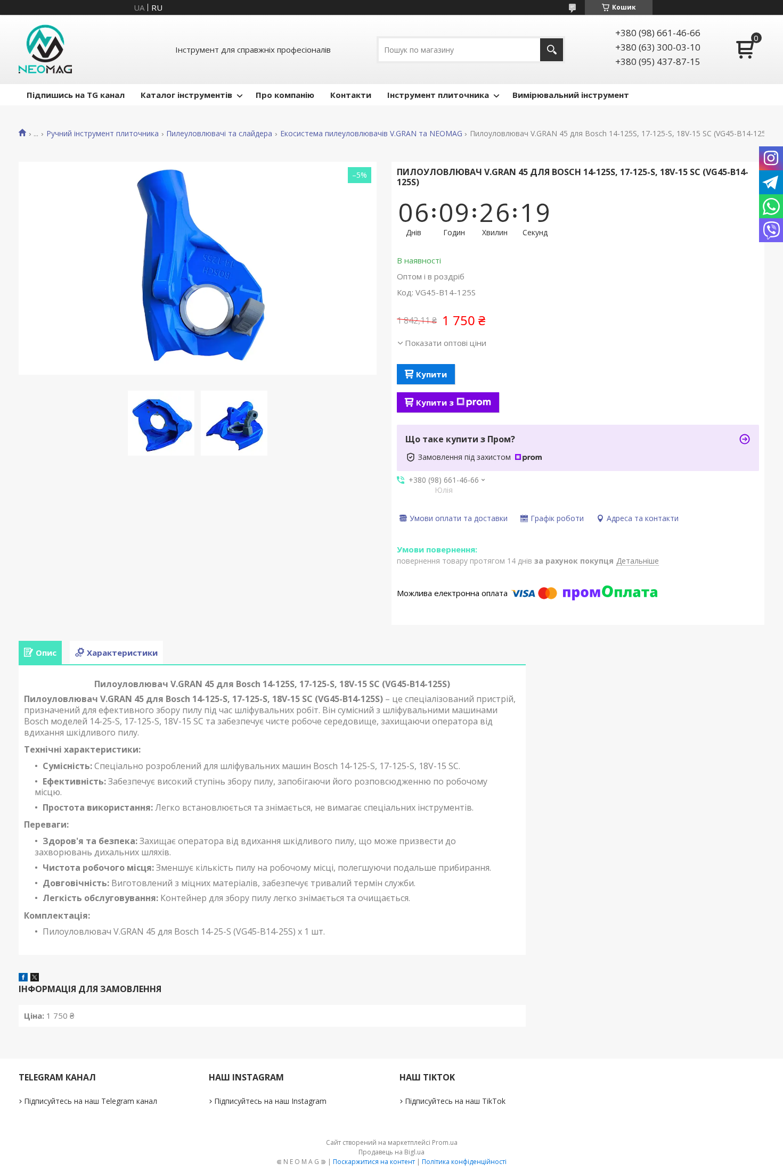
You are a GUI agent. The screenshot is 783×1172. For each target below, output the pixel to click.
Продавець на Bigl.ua (391, 1152)
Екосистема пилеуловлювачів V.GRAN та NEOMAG (371, 133)
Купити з (435, 402)
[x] (34, 978)
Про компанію (285, 94)
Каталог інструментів (186, 94)
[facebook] (23, 978)
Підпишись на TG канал (76, 94)
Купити (431, 374)
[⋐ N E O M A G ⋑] (45, 49)
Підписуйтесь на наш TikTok (455, 1101)
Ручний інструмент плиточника (102, 133)
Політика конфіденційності (464, 1161)
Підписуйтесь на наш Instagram (270, 1101)
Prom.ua (445, 1142)
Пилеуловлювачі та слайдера (219, 133)
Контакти (350, 94)
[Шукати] (551, 49)
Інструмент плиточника (438, 94)
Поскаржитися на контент (374, 1161)
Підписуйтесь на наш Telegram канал (90, 1101)
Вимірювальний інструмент (570, 94)
